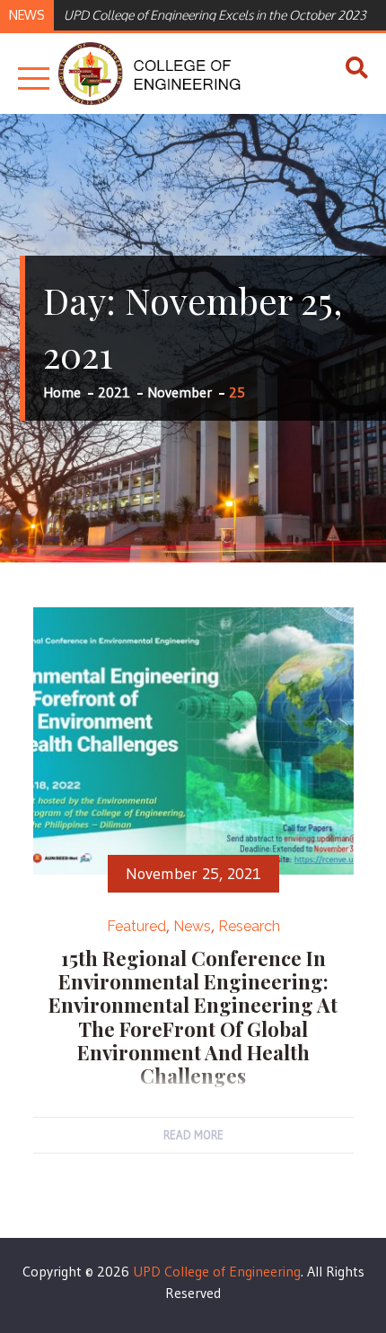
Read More (193, 1135)
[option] (216, 13)
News (192, 926)
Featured (136, 926)
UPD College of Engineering (217, 1271)
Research (249, 926)
